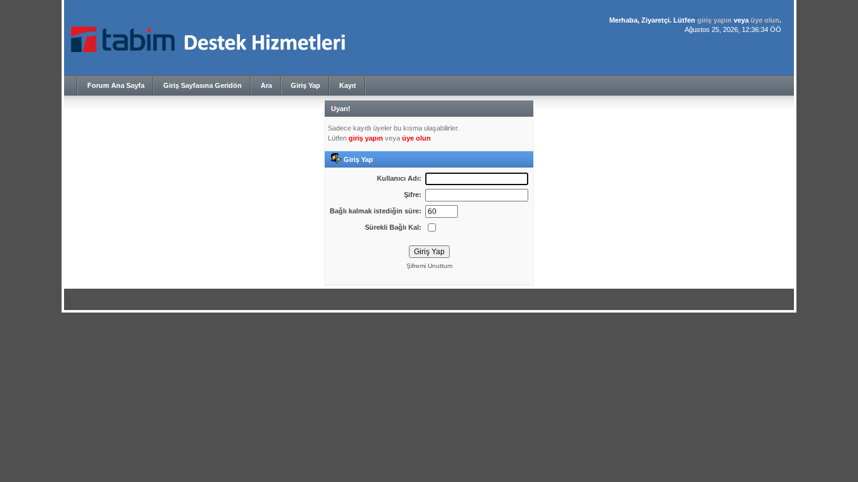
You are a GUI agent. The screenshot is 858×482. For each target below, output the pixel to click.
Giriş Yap (305, 85)
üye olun (765, 20)
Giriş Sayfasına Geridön (202, 85)
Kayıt (347, 85)
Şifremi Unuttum (429, 265)
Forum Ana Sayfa (115, 85)
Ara (266, 85)
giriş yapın (714, 20)
